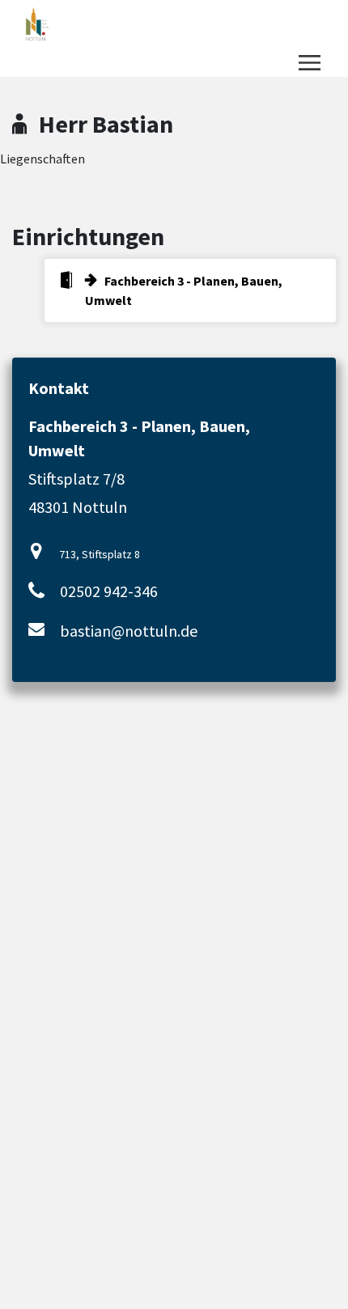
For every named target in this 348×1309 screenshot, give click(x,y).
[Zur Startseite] (82, 24)
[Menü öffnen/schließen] (309, 63)
